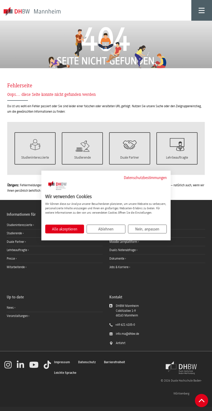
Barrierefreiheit (114, 362)
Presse (11, 258)
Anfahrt (120, 343)
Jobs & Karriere (119, 267)
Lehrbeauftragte (17, 250)
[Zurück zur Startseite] (181, 367)
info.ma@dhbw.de (127, 334)
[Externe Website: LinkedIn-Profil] (20, 365)
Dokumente (117, 258)
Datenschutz (87, 362)
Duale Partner (16, 242)
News (10, 307)
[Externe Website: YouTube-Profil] (34, 365)
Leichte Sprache (65, 373)
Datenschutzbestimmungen (145, 177)
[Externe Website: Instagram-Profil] (8, 365)
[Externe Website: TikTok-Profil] (47, 365)
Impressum (62, 362)
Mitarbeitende (16, 267)
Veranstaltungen (17, 316)
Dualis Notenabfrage (123, 250)
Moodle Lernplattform (123, 242)
